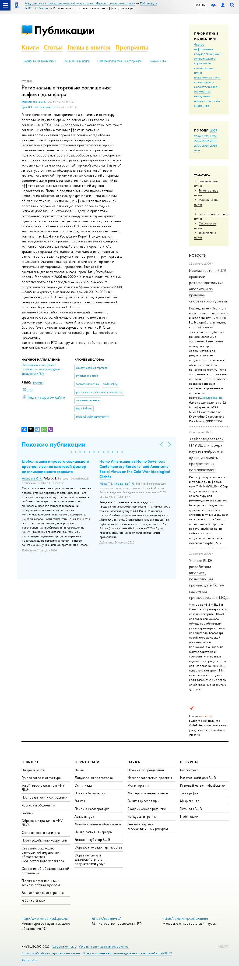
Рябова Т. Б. (106, 484)
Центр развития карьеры (93, 832)
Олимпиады (83, 785)
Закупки (27, 813)
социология (212, 101)
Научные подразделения (146, 770)
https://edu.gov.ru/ (106, 918)
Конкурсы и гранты (141, 816)
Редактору (222, 945)
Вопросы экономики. (34, 102)
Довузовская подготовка (93, 777)
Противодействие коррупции (44, 840)
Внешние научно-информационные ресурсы (147, 826)
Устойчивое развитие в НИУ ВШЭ (43, 787)
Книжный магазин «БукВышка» (202, 785)
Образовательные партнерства (98, 847)
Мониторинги (138, 785)
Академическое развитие (146, 808)
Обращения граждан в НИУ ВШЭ (42, 822)
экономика (201, 105)
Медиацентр (189, 801)
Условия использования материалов (104, 946)
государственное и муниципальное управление (207, 58)
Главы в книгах (89, 47)
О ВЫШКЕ (30, 762)
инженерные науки (207, 77)
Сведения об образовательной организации (45, 870)
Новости (198, 255)
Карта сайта (29, 960)
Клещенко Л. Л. (124, 484)
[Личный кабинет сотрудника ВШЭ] (222, 5)
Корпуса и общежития (38, 805)
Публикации (64, 30)
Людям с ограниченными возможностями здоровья (40, 882)
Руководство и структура (41, 777)
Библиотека (189, 770)
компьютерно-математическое (206, 84)
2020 (197, 145)
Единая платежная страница (42, 892)
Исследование (212, 397)
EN (203, 5)
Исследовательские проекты (149, 777)
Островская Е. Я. (45, 107)
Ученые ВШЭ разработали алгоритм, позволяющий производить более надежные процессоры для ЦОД (208, 579)
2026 (197, 136)
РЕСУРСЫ (189, 762)
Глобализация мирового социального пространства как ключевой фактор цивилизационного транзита (55, 466)
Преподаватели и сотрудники (44, 797)
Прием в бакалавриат (90, 793)
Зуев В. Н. (27, 107)
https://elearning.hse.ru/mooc (185, 918)
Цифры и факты (33, 770)
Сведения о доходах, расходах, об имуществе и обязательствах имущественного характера (42, 854)
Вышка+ (80, 801)
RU (198, 5)
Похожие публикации (53, 444)
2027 (213, 130)
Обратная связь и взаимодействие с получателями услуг (89, 859)
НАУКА (133, 762)
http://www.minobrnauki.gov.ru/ (45, 918)
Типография (189, 793)
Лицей (79, 770)
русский (38, 382)
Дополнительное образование (98, 824)
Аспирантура (84, 816)
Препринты (131, 47)
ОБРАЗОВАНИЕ (88, 762)
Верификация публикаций (40, 61)
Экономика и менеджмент (38, 365)
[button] (70, 452)
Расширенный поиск (77, 61)
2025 (205, 136)
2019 (205, 145)
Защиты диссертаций (143, 801)
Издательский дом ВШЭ (198, 777)
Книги (30, 47)
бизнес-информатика (203, 46)
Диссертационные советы (147, 793)
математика (202, 91)
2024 (213, 136)
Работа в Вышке (33, 900)
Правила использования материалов (119, 61)
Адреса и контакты (64, 946)
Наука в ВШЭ (157, 61)
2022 (205, 141)
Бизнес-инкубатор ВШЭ (92, 839)
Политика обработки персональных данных (50, 953)
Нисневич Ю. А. (32, 478)
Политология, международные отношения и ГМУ (40, 371)
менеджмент (203, 96)
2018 (213, 145)
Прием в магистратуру (91, 808)
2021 (213, 141)
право (198, 101)
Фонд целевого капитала (40, 832)
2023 (197, 141)
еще (197, 150)
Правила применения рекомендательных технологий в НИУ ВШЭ (127, 953)
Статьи (53, 47)
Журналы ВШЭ (191, 808)
